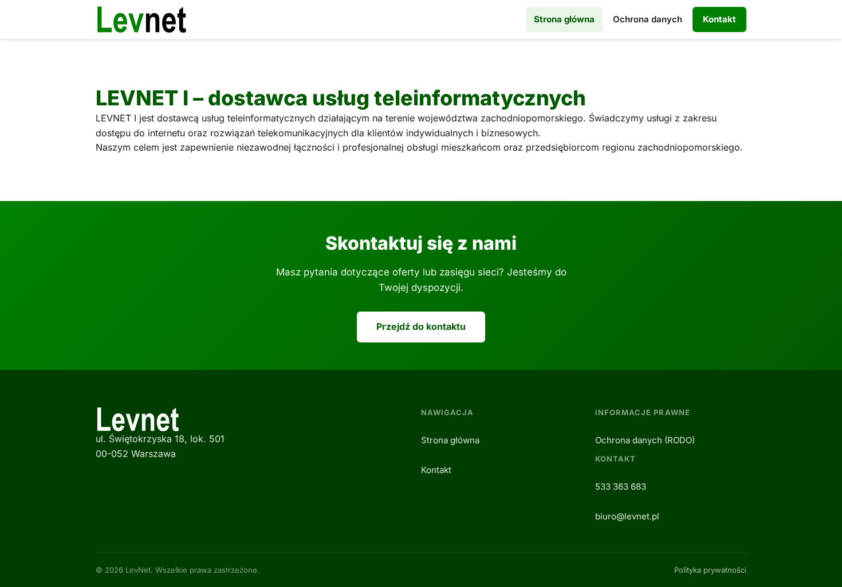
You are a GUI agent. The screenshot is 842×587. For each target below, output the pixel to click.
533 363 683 (620, 486)
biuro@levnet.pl (627, 516)
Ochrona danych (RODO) (645, 440)
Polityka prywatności (710, 569)
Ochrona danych (647, 19)
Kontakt (719, 19)
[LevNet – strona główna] (142, 19)
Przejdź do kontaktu (421, 326)
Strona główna (564, 19)
